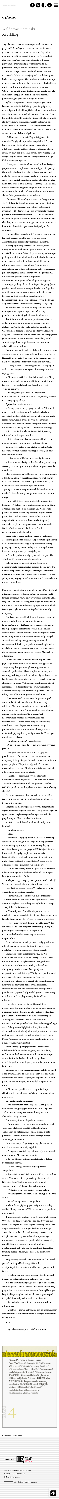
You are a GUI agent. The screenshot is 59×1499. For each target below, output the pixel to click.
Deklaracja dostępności (11, 1477)
